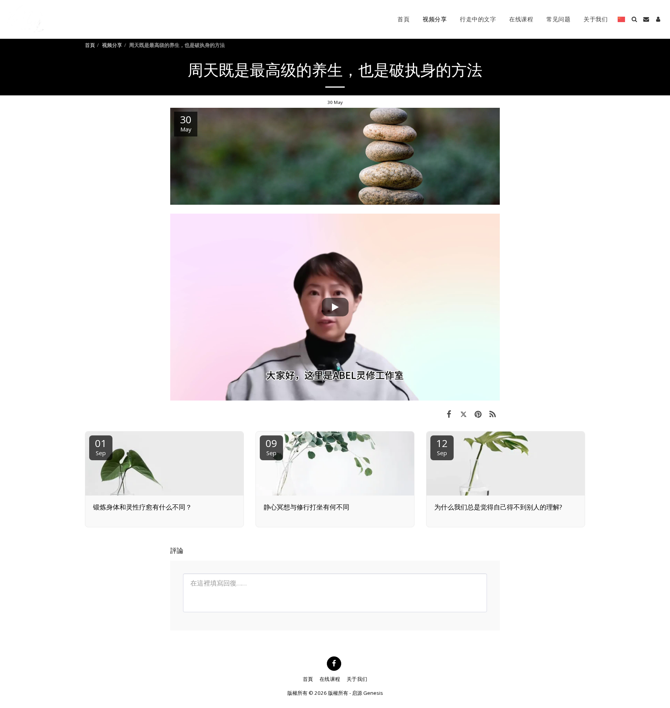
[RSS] (492, 414)
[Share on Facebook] (449, 414)
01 (101, 446)
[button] (634, 19)
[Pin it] (478, 414)
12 (442, 446)
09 (271, 446)
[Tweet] (463, 414)
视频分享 (112, 44)
